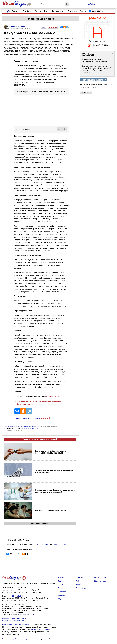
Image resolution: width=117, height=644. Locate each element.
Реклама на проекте (101, 577)
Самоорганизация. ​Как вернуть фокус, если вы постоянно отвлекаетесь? (55, 491)
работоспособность (23, 404)
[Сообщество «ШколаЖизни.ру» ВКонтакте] (95, 11)
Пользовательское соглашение (13, 620)
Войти (92, 4)
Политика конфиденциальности (14, 618)
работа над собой (43, 401)
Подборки (27, 11)
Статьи (38, 11)
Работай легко (53, 396)
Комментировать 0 (22, 418)
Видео (83, 11)
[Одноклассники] (64, 27)
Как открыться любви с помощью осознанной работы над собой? (50, 452)
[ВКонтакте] (61, 27)
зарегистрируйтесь (40, 545)
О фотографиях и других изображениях (17, 624)
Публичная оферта (83, 588)
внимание (56, 401)
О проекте (79, 577)
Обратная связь (100, 581)
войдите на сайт (59, 545)
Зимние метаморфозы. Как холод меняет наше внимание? (54, 471)
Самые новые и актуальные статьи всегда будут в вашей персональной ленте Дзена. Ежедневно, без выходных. (96, 69)
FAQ (77, 581)
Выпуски (16, 11)
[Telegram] (67, 27)
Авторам (79, 584)
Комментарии (58, 11)
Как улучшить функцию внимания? (51, 511)
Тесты (47, 11)
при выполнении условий (40, 629)
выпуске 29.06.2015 (30, 428)
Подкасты (72, 11)
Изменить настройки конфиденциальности (18, 639)
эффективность (26, 401)
